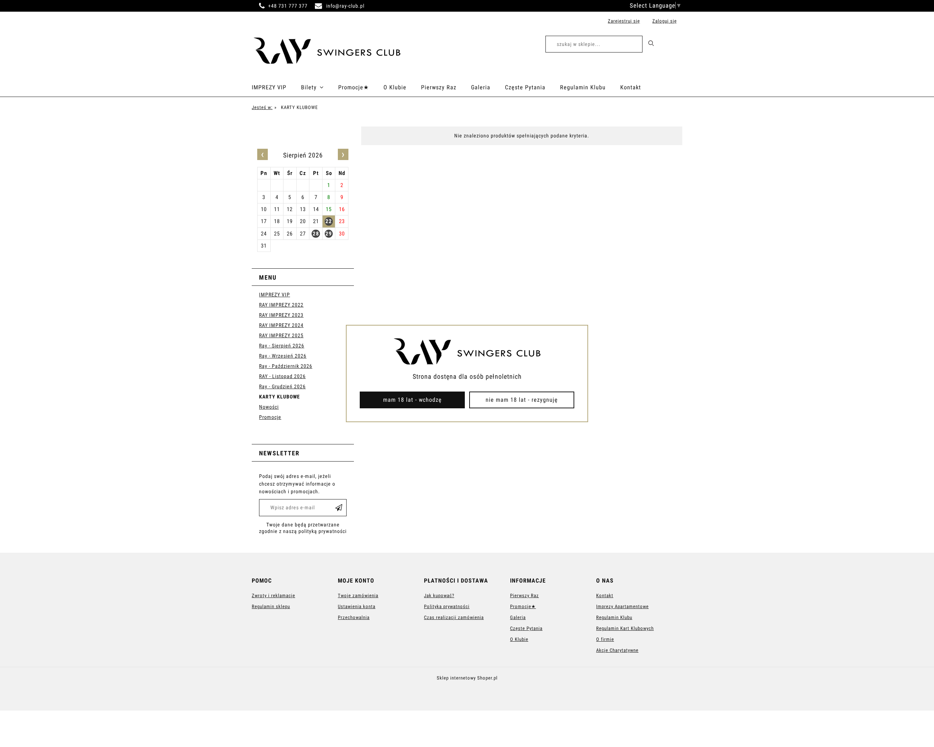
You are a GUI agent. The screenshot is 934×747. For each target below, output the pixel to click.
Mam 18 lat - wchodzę (412, 399)
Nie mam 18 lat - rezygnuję (522, 399)
